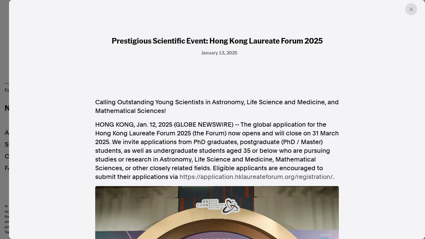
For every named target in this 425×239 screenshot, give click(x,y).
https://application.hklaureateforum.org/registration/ (256, 176)
